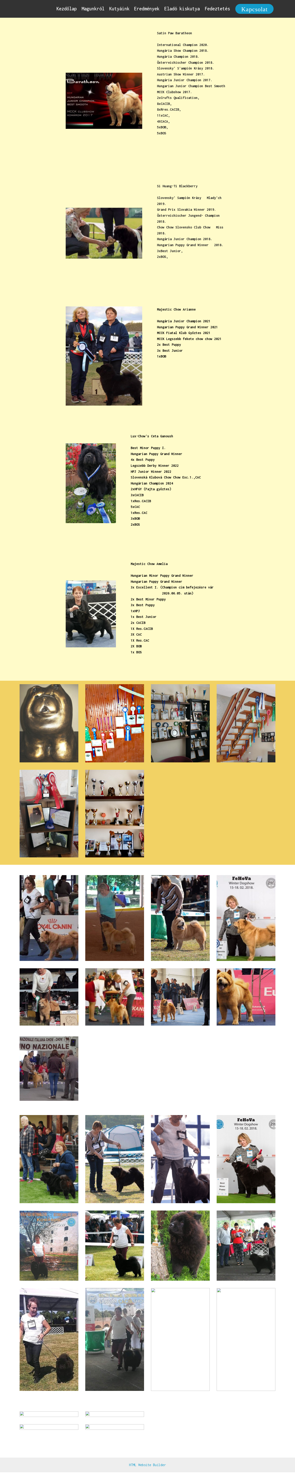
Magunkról (93, 8)
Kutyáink (119, 8)
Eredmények (146, 8)
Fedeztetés (217, 8)
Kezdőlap (66, 8)
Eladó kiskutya (182, 8)
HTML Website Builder (147, 1465)
